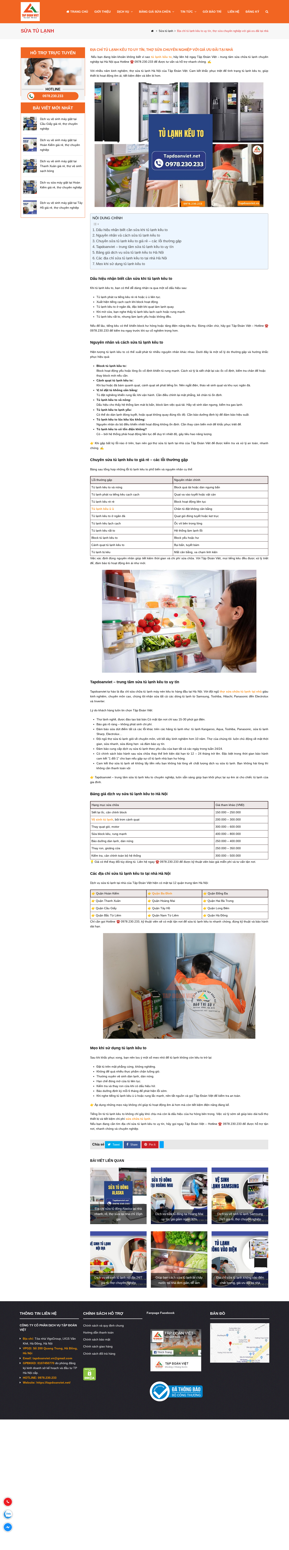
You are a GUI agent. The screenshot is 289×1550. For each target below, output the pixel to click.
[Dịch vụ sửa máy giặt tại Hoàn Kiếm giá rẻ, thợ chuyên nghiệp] (30, 187)
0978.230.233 (53, 96)
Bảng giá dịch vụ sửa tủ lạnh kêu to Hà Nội (130, 252)
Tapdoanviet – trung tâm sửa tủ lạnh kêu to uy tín (134, 247)
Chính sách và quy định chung (103, 1325)
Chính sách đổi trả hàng (99, 1353)
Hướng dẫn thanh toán (98, 1332)
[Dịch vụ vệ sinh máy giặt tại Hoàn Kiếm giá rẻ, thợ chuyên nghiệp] (30, 144)
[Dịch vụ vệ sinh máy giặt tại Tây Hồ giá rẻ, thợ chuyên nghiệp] (30, 207)
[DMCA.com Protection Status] (89, 1379)
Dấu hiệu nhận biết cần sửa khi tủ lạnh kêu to (132, 230)
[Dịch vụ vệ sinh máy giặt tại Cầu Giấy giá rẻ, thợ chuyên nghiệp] (30, 123)
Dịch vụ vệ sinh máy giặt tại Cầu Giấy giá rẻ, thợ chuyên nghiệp (59, 123)
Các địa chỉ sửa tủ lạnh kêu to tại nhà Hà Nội (131, 258)
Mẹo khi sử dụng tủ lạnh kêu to (120, 264)
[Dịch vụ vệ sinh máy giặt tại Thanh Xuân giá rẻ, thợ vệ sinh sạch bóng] (30, 166)
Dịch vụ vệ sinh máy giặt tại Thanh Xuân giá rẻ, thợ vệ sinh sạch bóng (60, 166)
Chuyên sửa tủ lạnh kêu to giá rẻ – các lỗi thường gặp (138, 241)
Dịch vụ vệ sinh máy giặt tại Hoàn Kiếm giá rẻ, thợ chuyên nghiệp (60, 144)
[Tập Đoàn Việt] (30, 11)
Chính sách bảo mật (96, 1339)
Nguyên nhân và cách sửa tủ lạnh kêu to (128, 235)
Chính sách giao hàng (98, 1346)
